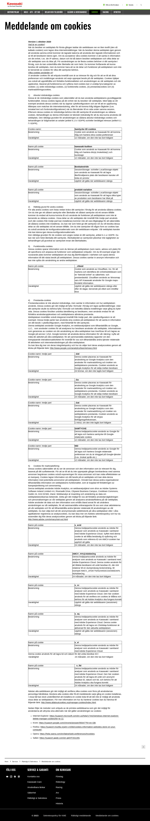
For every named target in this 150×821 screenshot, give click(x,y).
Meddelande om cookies (107, 815)
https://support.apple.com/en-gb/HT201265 (59, 738)
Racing (106, 12)
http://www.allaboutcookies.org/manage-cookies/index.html (68, 702)
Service (95, 12)
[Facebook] (15, 776)
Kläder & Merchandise (77, 12)
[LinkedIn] (19, 776)
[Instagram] (11, 776)
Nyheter (117, 12)
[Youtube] (7, 776)
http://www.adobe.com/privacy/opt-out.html (48, 519)
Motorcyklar (13, 12)
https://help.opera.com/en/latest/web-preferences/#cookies (67, 734)
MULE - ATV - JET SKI (32, 12)
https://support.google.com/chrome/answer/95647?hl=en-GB (67, 723)
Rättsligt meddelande (81, 815)
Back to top (143, 747)
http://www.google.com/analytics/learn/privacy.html (73, 348)
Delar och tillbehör (54, 12)
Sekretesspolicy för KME (55, 815)
